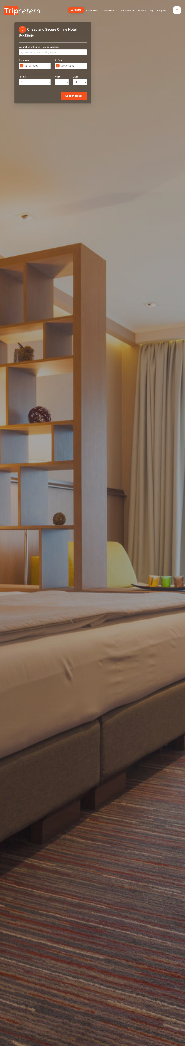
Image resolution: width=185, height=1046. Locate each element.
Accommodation (109, 10)
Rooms (22, 77)
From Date (24, 60)
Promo (77, 10)
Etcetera (142, 10)
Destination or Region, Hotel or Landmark (39, 47)
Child (75, 77)
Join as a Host (92, 10)
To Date (58, 60)
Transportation (127, 10)
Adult (57, 77)
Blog (151, 10)
